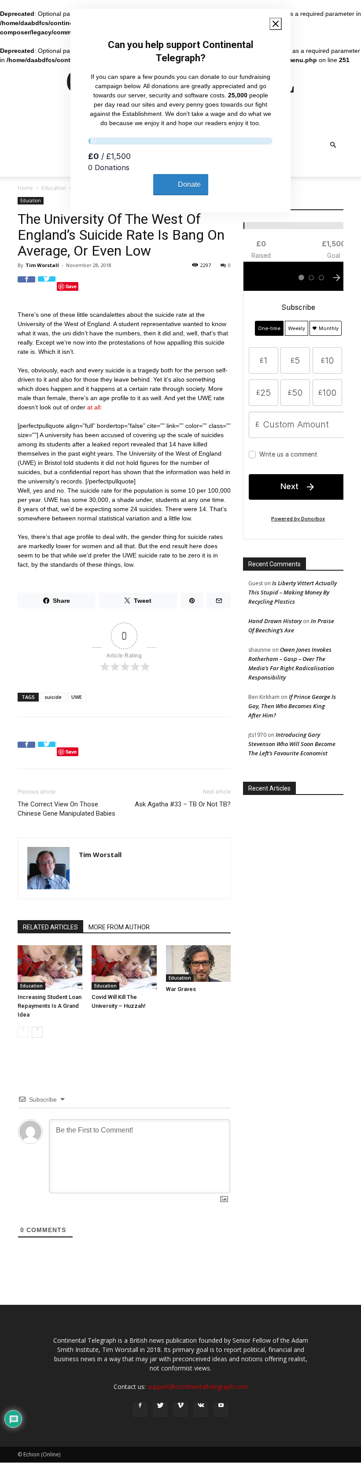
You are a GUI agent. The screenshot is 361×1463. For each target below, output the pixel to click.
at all (93, 407)
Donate (189, 184)
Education (53, 188)
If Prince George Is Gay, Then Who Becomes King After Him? (292, 706)
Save (71, 286)
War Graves (181, 989)
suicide (53, 697)
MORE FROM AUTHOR (119, 927)
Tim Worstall (42, 265)
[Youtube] (221, 1410)
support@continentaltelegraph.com (197, 1386)
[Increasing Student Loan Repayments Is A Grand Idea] (50, 967)
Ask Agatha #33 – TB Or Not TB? (183, 804)
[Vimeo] (180, 1410)
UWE (76, 697)
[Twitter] (160, 1410)
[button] (332, 145)
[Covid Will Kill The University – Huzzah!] (124, 967)
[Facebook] (140, 1410)
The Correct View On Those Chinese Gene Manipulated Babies (66, 808)
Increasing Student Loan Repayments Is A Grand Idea (49, 1006)
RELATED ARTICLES (50, 927)
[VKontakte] (201, 1410)
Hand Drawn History (275, 621)
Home (25, 188)
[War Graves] (198, 963)
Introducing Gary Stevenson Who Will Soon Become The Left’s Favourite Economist (291, 744)
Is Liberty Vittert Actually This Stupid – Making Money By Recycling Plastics (292, 592)
